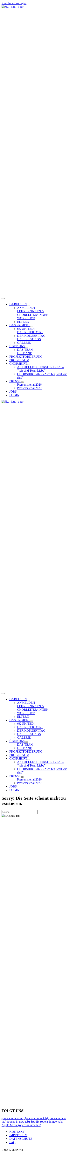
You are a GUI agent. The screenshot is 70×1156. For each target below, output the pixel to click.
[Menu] (3, 298)
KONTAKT (17, 1131)
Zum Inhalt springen (14, 3)
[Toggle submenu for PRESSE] (22, 382)
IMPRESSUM (18, 1135)
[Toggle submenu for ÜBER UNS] (26, 347)
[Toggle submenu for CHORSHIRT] (28, 364)
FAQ (12, 1142)
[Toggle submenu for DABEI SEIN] (28, 305)
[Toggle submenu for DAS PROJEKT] (31, 326)
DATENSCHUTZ (20, 1138)
